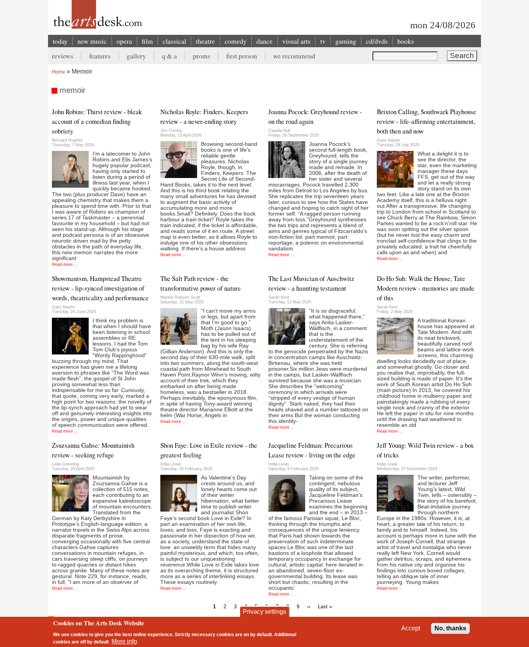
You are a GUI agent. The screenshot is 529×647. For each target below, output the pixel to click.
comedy (236, 41)
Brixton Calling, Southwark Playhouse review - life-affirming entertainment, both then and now (426, 121)
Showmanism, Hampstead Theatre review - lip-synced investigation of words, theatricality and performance (100, 288)
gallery (136, 55)
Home (58, 72)
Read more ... (64, 264)
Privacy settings (264, 611)
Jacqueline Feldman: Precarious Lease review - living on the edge (312, 450)
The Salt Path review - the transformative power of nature (200, 283)
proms (201, 55)
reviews (62, 55)
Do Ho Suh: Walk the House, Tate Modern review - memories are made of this (425, 288)
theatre (205, 41)
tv (323, 41)
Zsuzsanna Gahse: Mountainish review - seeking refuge (93, 450)
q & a (169, 55)
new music (92, 41)
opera (124, 41)
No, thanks (450, 628)
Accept (410, 628)
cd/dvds (377, 41)
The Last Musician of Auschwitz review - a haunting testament (311, 283)
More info (124, 641)
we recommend (294, 55)
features (100, 55)
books (405, 41)
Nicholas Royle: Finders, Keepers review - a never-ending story (204, 116)
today (60, 41)
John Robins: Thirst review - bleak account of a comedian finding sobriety (97, 121)
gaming (345, 41)
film (147, 41)
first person (241, 55)
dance (264, 41)
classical (174, 41)
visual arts (296, 41)
